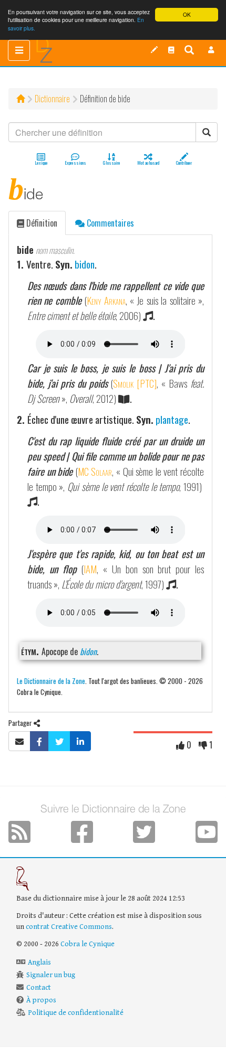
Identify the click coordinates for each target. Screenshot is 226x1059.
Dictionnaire (52, 98)
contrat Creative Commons (69, 927)
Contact (38, 987)
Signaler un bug (50, 975)
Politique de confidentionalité (76, 1013)
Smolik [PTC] (135, 383)
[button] (211, 50)
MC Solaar (95, 471)
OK (187, 14)
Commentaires (109, 223)
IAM (90, 568)
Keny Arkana (106, 300)
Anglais (39, 962)
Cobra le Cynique (87, 944)
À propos (41, 1000)
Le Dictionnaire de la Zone (51, 680)
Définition (40, 223)
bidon (85, 264)
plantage (172, 419)
